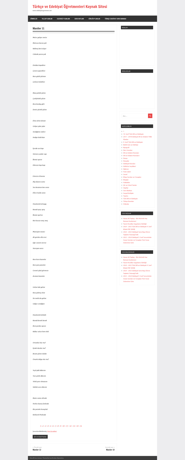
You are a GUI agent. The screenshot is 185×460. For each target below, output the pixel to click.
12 (70, 426)
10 (63, 426)
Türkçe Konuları (128, 201)
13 (74, 426)
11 (67, 426)
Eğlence (126, 169)
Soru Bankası (127, 190)
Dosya (125, 158)
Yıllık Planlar (47, 19)
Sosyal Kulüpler (128, 193)
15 (81, 426)
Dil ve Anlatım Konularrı (131, 155)
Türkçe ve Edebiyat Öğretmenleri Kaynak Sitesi (70, 6)
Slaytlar (125, 188)
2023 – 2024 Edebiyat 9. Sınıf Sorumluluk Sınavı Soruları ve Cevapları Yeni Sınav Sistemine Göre (137, 240)
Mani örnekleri (52, 431)
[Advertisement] (137, 48)
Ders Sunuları (127, 150)
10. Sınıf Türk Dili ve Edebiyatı (133, 134)
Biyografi (126, 147)
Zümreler (33, 19)
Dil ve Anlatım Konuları (131, 153)
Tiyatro (125, 196)
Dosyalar (126, 161)
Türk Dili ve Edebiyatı (130, 198)
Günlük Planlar (94, 19)
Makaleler (126, 182)
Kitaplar (126, 180)
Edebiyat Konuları (129, 163)
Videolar (126, 204)
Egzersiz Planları (63, 19)
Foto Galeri (127, 172)
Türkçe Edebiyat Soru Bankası (115, 19)
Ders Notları (79, 19)
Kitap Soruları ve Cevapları (132, 177)
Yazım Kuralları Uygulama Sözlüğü (135, 224)
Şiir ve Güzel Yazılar (40, 437)
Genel (125, 174)
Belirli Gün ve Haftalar (130, 145)
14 (77, 426)
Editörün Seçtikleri (129, 166)
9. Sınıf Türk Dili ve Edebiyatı (133, 142)
